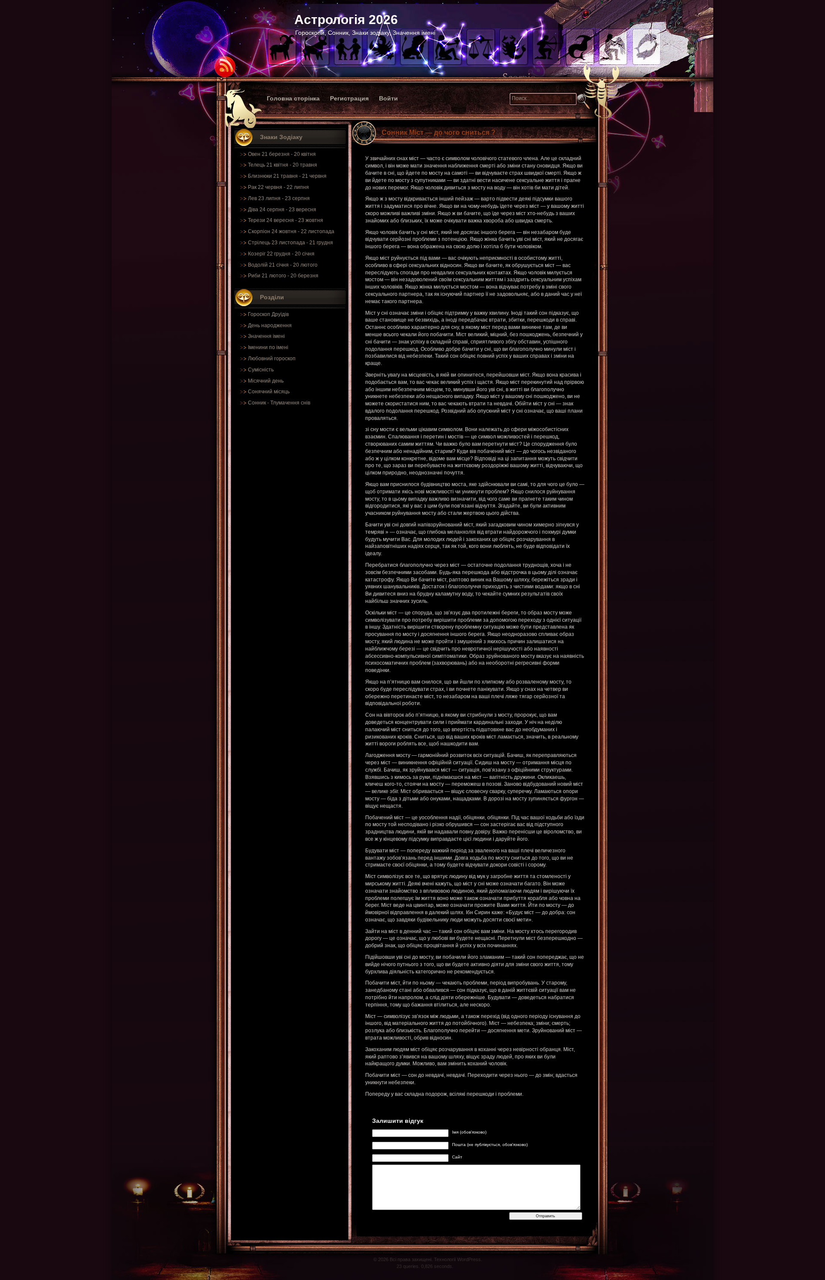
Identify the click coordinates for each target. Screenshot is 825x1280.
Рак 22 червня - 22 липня (278, 187)
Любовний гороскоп (272, 359)
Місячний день (266, 381)
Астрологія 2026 (346, 19)
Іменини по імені (268, 347)
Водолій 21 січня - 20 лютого (283, 265)
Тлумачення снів (290, 403)
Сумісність (261, 370)
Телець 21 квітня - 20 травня (282, 165)
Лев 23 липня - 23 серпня (279, 198)
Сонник (257, 403)
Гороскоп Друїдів (268, 314)
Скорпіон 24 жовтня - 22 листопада (291, 231)
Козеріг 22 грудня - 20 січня (281, 254)
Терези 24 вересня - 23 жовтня (285, 220)
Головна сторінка (293, 98)
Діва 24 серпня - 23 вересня (282, 210)
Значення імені (266, 336)
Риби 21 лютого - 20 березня (283, 276)
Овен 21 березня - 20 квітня (282, 154)
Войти (388, 98)
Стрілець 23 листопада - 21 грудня (290, 243)
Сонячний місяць (269, 392)
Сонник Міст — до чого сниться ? (438, 132)
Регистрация (349, 98)
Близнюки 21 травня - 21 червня (287, 176)
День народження (270, 325)
